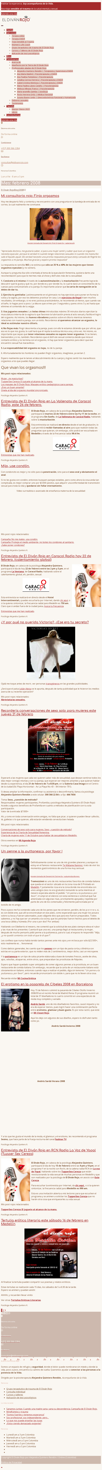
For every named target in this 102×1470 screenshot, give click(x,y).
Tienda (10, 106)
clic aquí (64, 600)
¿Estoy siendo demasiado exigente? (23, 1423)
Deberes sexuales (20, 100)
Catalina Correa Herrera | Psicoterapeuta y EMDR (40, 79)
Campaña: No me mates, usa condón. (19, 539)
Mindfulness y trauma (17, 1411)
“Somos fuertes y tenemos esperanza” (25, 1414)
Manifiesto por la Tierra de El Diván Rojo (30, 65)
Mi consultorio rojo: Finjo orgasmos (30, 196)
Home (9, 30)
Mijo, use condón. (15, 466)
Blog (8, 56)
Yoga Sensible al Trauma (23, 41)
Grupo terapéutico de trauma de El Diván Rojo (33, 47)
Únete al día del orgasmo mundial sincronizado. (24, 390)
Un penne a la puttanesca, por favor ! (31, 851)
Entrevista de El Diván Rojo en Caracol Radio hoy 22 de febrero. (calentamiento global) (46, 558)
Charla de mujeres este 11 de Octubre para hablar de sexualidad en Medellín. (39, 835)
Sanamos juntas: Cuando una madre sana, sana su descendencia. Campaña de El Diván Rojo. (51, 1408)
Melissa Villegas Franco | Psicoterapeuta (35, 88)
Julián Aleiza (25, 688)
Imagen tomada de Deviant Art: (43, 876)
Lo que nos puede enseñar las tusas (24, 1420)
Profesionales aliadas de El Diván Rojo (29, 68)
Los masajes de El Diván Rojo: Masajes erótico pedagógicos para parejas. (37, 384)
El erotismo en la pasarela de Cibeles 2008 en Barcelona (47, 984)
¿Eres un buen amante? (12, 387)
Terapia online (18, 35)
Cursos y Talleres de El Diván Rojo (27, 50)
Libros (14, 112)
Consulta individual (15, 1391)
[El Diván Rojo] (16, 21)
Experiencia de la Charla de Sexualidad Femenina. (25, 832)
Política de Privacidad (11, 1462)
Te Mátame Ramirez (73, 865)
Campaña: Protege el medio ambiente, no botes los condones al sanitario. (37, 542)
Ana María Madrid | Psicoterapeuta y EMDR (37, 74)
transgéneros (53, 683)
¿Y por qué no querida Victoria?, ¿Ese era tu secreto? (45, 622)
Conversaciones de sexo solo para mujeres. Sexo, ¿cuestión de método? (36, 829)
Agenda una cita (9, 13)
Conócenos (12, 59)
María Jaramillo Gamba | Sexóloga (32, 91)
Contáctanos (13, 115)
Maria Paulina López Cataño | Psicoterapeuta (37, 85)
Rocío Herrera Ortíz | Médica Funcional (35, 94)
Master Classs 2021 (21, 109)
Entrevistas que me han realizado (17, 455)
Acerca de (16, 62)
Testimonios (17, 103)
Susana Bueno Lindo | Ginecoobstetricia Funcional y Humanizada (46, 97)
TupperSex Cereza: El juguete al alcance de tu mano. (27, 381)
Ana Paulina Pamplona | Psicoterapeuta (35, 76)
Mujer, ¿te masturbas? (12, 378)
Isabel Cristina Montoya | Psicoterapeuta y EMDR (40, 82)
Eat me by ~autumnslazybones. (67, 876)
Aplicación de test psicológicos (25, 53)
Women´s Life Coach (21, 44)
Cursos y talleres (14, 1394)
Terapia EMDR (18, 38)
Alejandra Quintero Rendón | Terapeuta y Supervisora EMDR (45, 71)
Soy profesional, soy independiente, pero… (27, 1417)
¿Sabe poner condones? (13, 545)
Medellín (35, 887)
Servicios (11, 33)
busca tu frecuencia (54, 606)
